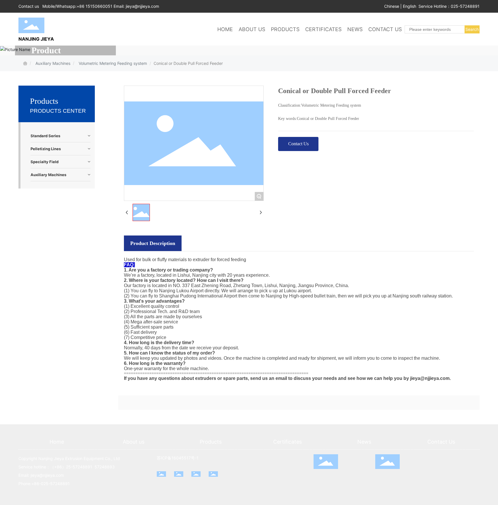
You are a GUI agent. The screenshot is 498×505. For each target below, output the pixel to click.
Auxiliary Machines (52, 63)
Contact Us (441, 442)
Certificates (287, 442)
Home (57, 442)
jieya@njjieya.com (142, 6)
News (364, 442)
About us (133, 442)
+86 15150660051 (94, 6)
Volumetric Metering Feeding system (113, 63)
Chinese (391, 6)
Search (472, 29)
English (409, 6)
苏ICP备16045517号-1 (178, 457)
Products (211, 442)
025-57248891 (465, 6)
